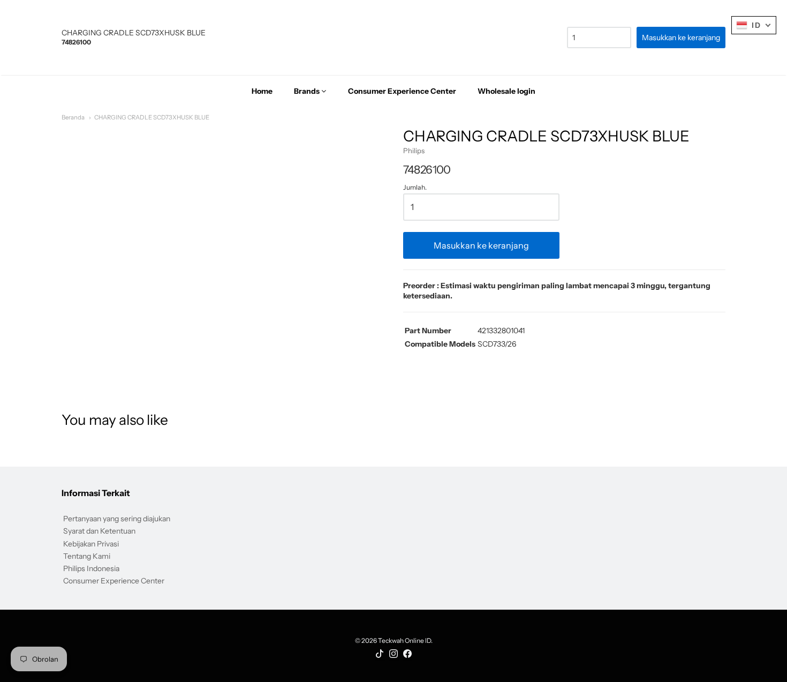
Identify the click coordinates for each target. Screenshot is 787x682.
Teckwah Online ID (404, 640)
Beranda (73, 117)
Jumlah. (415, 187)
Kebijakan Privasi (91, 544)
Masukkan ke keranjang (481, 245)
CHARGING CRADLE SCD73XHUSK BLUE (151, 117)
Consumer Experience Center (113, 581)
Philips (414, 150)
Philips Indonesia (91, 568)
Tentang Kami (86, 556)
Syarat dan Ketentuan (99, 531)
